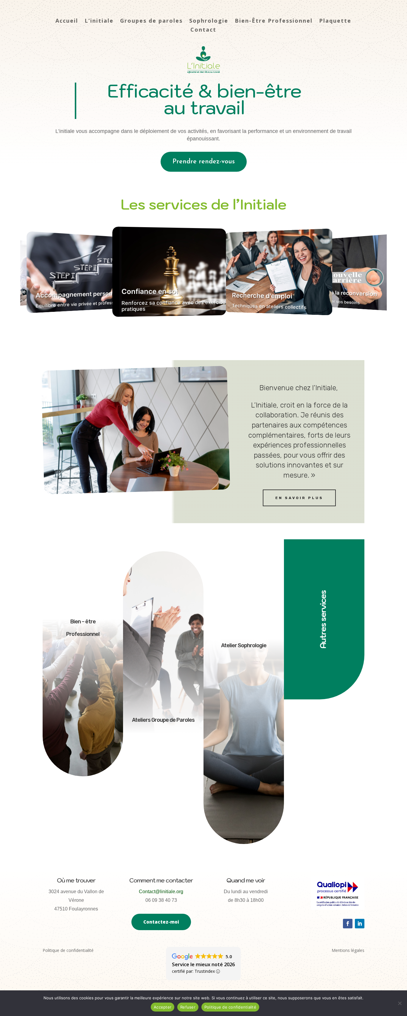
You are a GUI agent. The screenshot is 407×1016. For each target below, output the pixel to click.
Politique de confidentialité (230, 1007)
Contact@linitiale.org (161, 891)
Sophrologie (208, 21)
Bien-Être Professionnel (274, 21)
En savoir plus (299, 498)
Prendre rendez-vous (204, 161)
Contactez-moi (161, 922)
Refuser (187, 1007)
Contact (203, 30)
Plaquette (335, 21)
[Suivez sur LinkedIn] (359, 923)
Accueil (66, 21)
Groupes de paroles (151, 21)
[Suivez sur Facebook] (347, 923)
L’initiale (99, 21)
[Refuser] (400, 1003)
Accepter (162, 1007)
